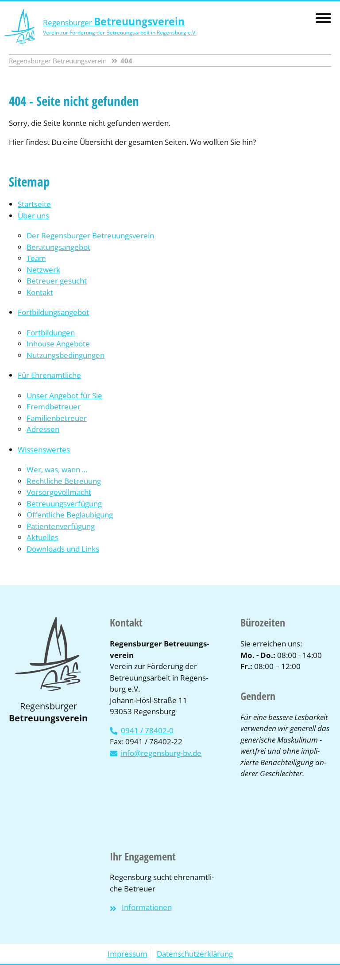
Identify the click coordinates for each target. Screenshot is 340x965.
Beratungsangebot (58, 247)
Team (36, 258)
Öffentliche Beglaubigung (70, 515)
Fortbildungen (51, 332)
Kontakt (40, 292)
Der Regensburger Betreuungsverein (90, 235)
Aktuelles (42, 537)
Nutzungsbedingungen (65, 355)
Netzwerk (43, 270)
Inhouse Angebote (58, 344)
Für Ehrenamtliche (49, 375)
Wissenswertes (44, 449)
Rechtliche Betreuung (64, 481)
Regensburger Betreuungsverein (58, 60)
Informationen (147, 907)
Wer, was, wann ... (57, 469)
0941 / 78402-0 (147, 730)
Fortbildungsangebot (53, 312)
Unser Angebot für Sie (64, 395)
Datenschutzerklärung (195, 954)
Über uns (33, 215)
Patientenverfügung (61, 526)
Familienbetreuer (57, 418)
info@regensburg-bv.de (161, 753)
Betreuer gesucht (57, 281)
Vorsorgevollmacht (59, 492)
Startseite (34, 204)
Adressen (43, 429)
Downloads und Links (63, 549)
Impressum (127, 954)
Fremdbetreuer (54, 406)
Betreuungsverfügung (64, 503)
